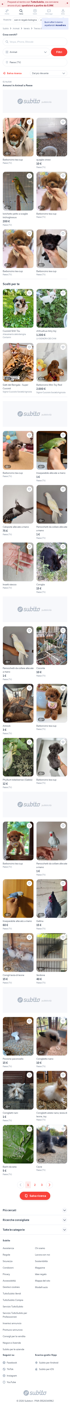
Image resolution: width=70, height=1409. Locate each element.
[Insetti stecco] (18, 568)
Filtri (59, 52)
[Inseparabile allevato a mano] (18, 904)
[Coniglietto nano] (51, 1042)
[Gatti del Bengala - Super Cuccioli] (18, 368)
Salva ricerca (14, 73)
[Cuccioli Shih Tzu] (18, 314)
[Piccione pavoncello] (18, 1042)
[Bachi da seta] (18, 1150)
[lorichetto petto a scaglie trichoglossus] (18, 199)
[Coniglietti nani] (18, 1096)
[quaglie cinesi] (51, 143)
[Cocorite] (51, 653)
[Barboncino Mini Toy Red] (51, 368)
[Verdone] (51, 958)
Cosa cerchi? (10, 34)
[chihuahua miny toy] (51, 314)
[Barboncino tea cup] (18, 143)
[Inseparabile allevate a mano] (51, 456)
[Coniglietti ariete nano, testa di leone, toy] (51, 1096)
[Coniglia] (51, 568)
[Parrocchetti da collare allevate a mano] (51, 512)
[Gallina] (51, 904)
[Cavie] (51, 1150)
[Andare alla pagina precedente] (20, 1184)
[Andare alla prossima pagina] (49, 1184)
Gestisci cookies (11, 1287)
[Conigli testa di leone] (18, 958)
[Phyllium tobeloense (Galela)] (18, 763)
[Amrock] (18, 709)
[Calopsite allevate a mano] (18, 512)
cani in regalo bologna (25, 19)
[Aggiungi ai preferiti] (29, 122)
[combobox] (37, 42)
